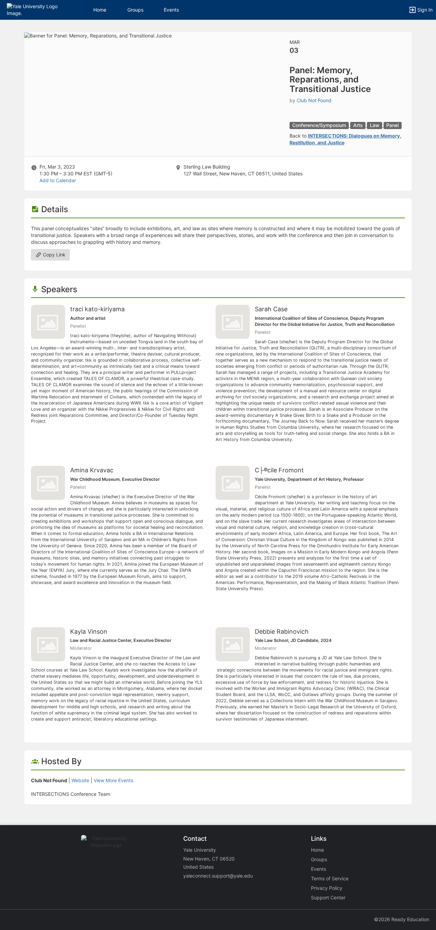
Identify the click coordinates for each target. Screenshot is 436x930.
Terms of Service (329, 878)
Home (317, 850)
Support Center (328, 897)
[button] (35, 9)
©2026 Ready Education (401, 919)
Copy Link (53, 254)
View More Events (113, 780)
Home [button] (99, 10)
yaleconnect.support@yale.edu (218, 876)
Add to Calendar (58, 180)
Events (171, 10)
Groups (135, 10)
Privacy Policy (326, 888)
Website (80, 780)
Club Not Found (314, 100)
